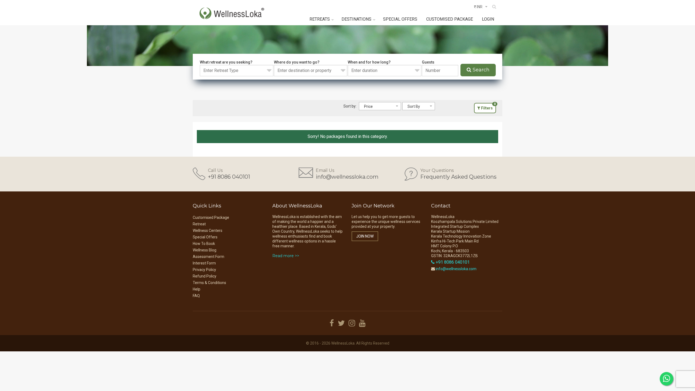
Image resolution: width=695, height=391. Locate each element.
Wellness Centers (207, 230)
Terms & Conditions (209, 282)
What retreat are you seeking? (226, 62)
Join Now (365, 236)
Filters (488, 106)
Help (196, 289)
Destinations (356, 19)
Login (488, 19)
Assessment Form (208, 256)
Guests (428, 62)
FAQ (196, 296)
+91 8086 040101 (229, 177)
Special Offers (400, 19)
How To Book (204, 243)
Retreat (199, 224)
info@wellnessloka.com (347, 177)
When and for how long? (369, 62)
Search (480, 70)
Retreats (319, 19)
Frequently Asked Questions (458, 177)
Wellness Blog (204, 250)
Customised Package (449, 19)
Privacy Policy (204, 269)
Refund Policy (204, 276)
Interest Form (204, 263)
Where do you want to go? (297, 62)
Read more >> (285, 255)
